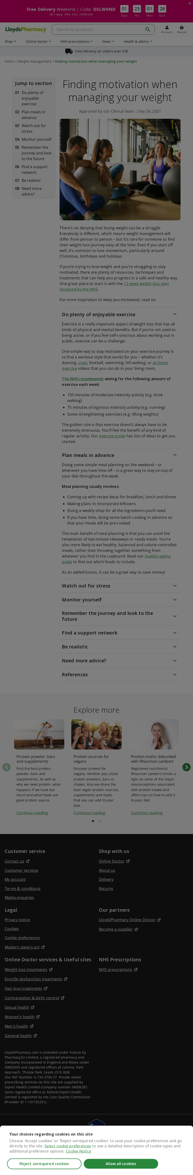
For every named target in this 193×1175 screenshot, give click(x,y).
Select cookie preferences (67, 1146)
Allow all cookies (121, 1163)
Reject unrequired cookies (44, 1163)
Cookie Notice (78, 1151)
